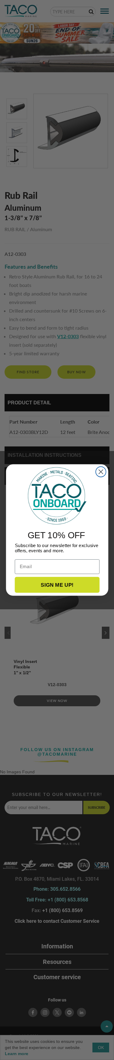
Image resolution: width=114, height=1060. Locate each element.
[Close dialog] (100, 472)
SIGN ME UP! (57, 585)
